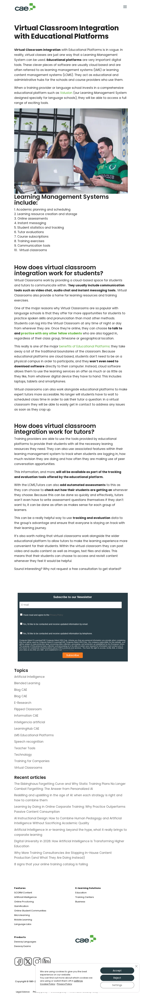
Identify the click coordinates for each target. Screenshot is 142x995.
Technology (23, 755)
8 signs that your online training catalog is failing (51, 864)
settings (78, 981)
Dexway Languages (25, 941)
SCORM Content (23, 892)
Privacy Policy (56, 615)
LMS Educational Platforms (34, 735)
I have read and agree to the (43, 615)
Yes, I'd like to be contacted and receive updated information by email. (55, 624)
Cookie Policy (47, 984)
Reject (117, 978)
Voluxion (66, 93)
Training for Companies (32, 761)
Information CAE (26, 716)
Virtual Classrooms (28, 768)
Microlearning (22, 915)
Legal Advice (22, 991)
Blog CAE (20, 690)
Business (80, 901)
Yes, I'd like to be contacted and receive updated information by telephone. (57, 633)
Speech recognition (28, 742)
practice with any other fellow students (51, 333)
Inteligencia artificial (29, 722)
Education (81, 892)
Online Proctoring (24, 901)
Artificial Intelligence (29, 677)
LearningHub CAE (26, 729)
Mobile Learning (23, 919)
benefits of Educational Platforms (84, 346)
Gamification (21, 906)
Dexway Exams (22, 946)
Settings (117, 985)
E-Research (22, 703)
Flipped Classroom (28, 709)
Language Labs (22, 924)
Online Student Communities (30, 910)
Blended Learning (27, 683)
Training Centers (84, 897)
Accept (117, 970)
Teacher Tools (24, 748)
